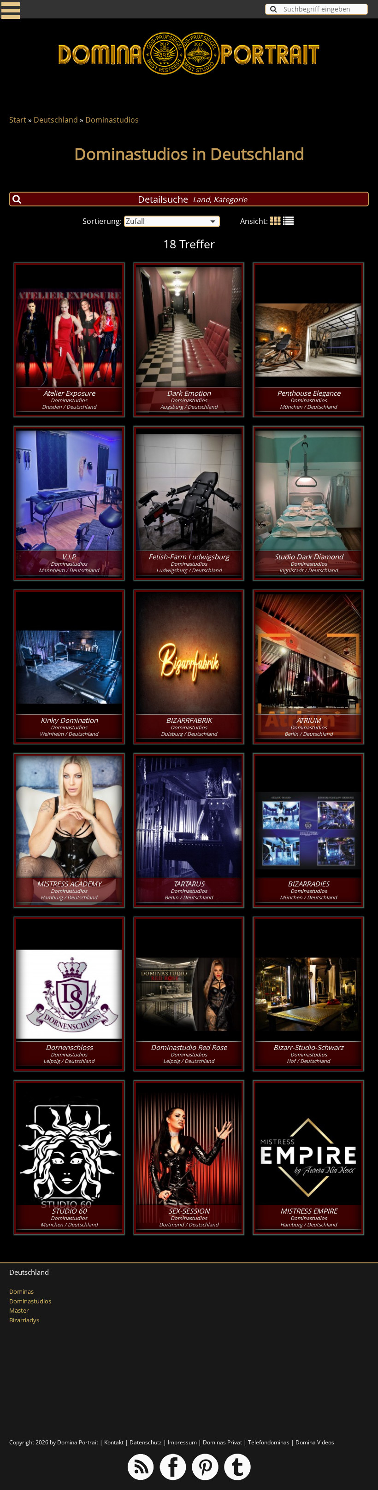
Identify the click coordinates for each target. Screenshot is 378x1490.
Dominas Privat (222, 1442)
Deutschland (56, 120)
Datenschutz (146, 1442)
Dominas (21, 1292)
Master (19, 1310)
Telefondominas (268, 1442)
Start (17, 120)
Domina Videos (314, 1442)
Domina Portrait (77, 1442)
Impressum (182, 1442)
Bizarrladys (24, 1320)
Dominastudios (112, 120)
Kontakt (114, 1442)
